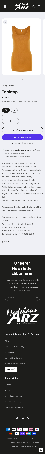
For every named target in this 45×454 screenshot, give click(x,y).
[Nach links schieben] (17, 79)
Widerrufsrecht (32, 439)
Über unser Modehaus (14, 408)
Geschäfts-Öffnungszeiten (16, 402)
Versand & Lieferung (13, 358)
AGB (7, 341)
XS (6, 110)
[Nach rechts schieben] (28, 79)
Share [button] (6, 242)
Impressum (9, 352)
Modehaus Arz (19, 439)
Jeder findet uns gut (13, 396)
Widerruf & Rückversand (15, 364)
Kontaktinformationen (29, 446)
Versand (14, 101)
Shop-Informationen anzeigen (17, 157)
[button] (5, 6)
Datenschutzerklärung (14, 347)
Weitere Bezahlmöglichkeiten (22, 143)
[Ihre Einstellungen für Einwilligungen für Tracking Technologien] (41, 450)
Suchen (8, 385)
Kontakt (8, 390)
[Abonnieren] (37, 298)
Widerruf (11, 369)
